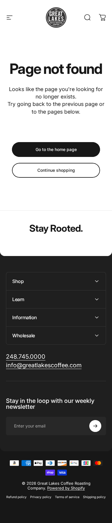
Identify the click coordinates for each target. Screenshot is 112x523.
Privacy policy (40, 497)
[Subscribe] (95, 426)
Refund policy (16, 497)
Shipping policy (94, 497)
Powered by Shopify (66, 488)
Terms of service (67, 497)
